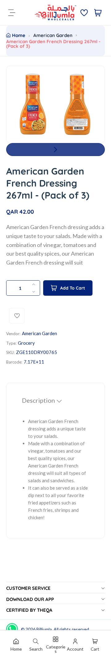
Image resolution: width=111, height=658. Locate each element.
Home (18, 35)
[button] (55, 149)
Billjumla (44, 629)
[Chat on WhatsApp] (12, 626)
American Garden (52, 35)
